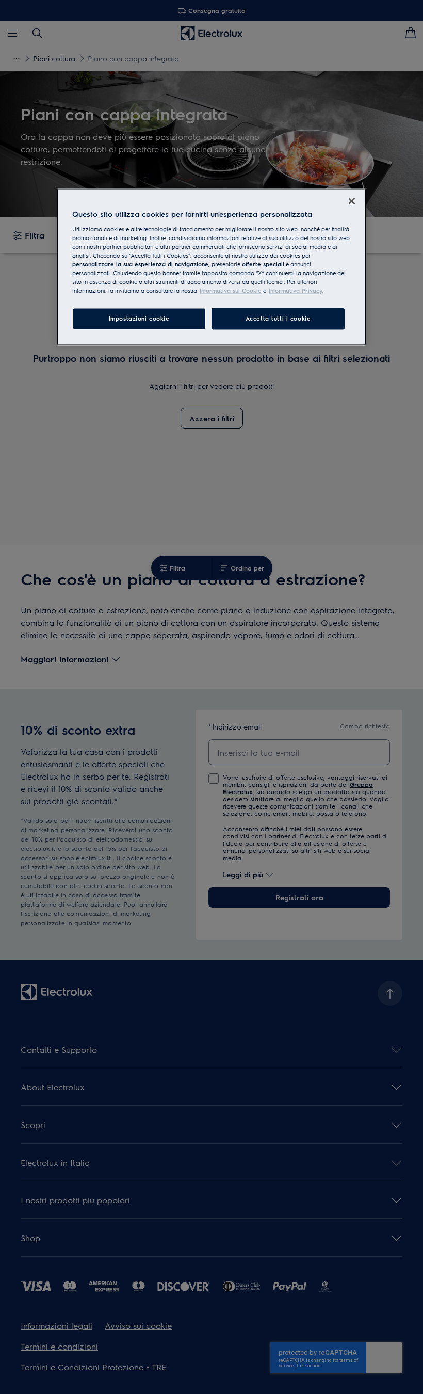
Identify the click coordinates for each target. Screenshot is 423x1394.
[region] (211, 266)
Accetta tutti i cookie (278, 319)
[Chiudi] (351, 200)
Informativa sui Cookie (231, 291)
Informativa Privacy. (296, 291)
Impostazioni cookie (139, 319)
